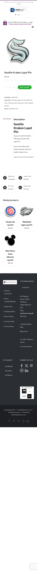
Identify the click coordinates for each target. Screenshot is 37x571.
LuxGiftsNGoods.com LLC (18, 415)
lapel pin (21, 103)
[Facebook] (21, 365)
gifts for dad (12, 100)
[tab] (7, 118)
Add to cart (24, 87)
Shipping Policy (9, 311)
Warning (23, 316)
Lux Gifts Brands (26, 346)
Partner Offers (25, 299)
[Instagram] (21, 370)
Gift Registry (24, 296)
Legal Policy (8, 306)
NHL (26, 103)
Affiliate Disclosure (8, 292)
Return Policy (8, 316)
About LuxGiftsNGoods (10, 300)
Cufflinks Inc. (13, 109)
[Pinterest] (31, 365)
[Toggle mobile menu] (33, 27)
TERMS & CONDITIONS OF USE (25, 305)
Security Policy (9, 321)
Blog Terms (24, 331)
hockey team (12, 103)
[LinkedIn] (26, 370)
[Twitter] (26, 365)
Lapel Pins (14, 97)
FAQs (22, 310)
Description (7, 119)
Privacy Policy (9, 326)
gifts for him (21, 100)
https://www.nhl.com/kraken (24, 157)
